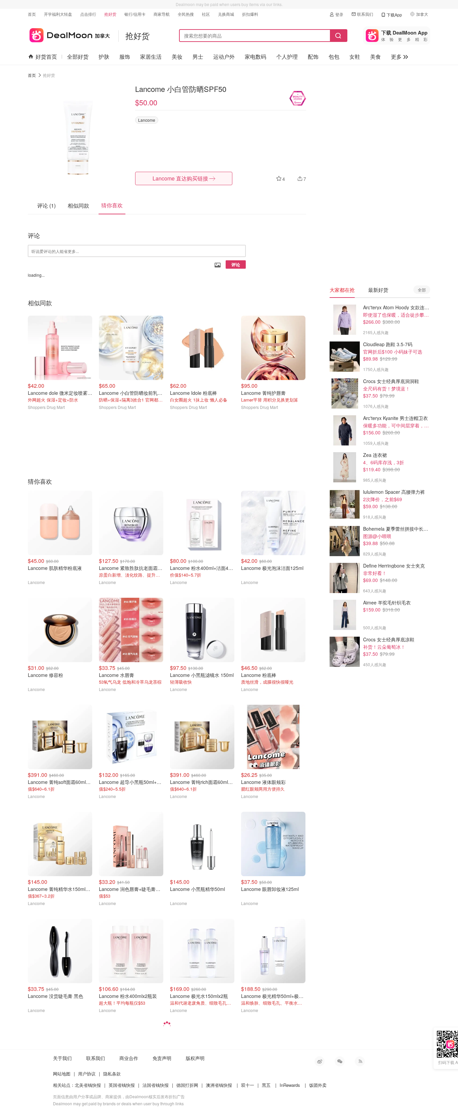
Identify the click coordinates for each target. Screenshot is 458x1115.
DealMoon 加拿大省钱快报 (69, 34)
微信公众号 (340, 1061)
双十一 (247, 1085)
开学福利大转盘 (58, 14)
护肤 (104, 56)
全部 (422, 290)
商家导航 (162, 14)
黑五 (266, 1085)
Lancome (146, 120)
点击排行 (88, 14)
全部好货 (78, 56)
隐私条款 (112, 1073)
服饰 (124, 56)
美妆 (177, 56)
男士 (197, 56)
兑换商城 (226, 14)
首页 (32, 14)
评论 (235, 264)
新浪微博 (319, 1061)
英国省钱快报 (122, 1085)
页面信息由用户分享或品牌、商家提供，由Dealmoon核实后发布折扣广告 (119, 1096)
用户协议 (87, 1073)
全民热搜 (186, 14)
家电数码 (255, 56)
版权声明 (195, 1058)
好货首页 (46, 56)
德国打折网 (187, 1085)
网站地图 (61, 1073)
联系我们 (365, 14)
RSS (360, 1061)
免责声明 (162, 1058)
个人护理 (287, 56)
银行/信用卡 (135, 14)
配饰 (313, 56)
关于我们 (62, 1058)
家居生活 (151, 56)
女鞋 (354, 56)
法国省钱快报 (155, 1085)
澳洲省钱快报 (219, 1085)
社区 (206, 14)
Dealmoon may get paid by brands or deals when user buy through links (118, 1103)
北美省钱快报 (88, 1085)
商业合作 (128, 1058)
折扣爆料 (250, 14)
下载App (394, 14)
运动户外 (224, 56)
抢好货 (110, 14)
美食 (375, 56)
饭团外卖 (318, 1085)
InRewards (290, 1085)
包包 (334, 56)
